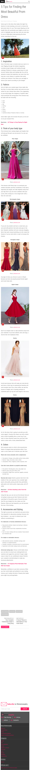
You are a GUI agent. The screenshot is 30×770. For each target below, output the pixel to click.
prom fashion (19, 611)
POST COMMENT (5, 626)
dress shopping (5, 611)
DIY (2, 742)
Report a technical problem (7, 735)
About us (3, 728)
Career (2, 741)
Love (2, 751)
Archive (2, 762)
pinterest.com (17, 182)
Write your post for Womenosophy (9, 767)
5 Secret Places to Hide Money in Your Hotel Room (21, 621)
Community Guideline (6, 733)
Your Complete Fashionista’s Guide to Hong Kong (8, 621)
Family (2, 746)
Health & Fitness (5, 747)
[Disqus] (15, 647)
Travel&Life (4, 756)
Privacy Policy (4, 730)
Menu (2, 1)
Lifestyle (3, 749)
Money (2, 752)
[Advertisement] (15, 593)
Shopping (15, 21)
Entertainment (4, 744)
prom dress (12, 611)
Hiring (2, 731)
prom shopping (5, 614)
